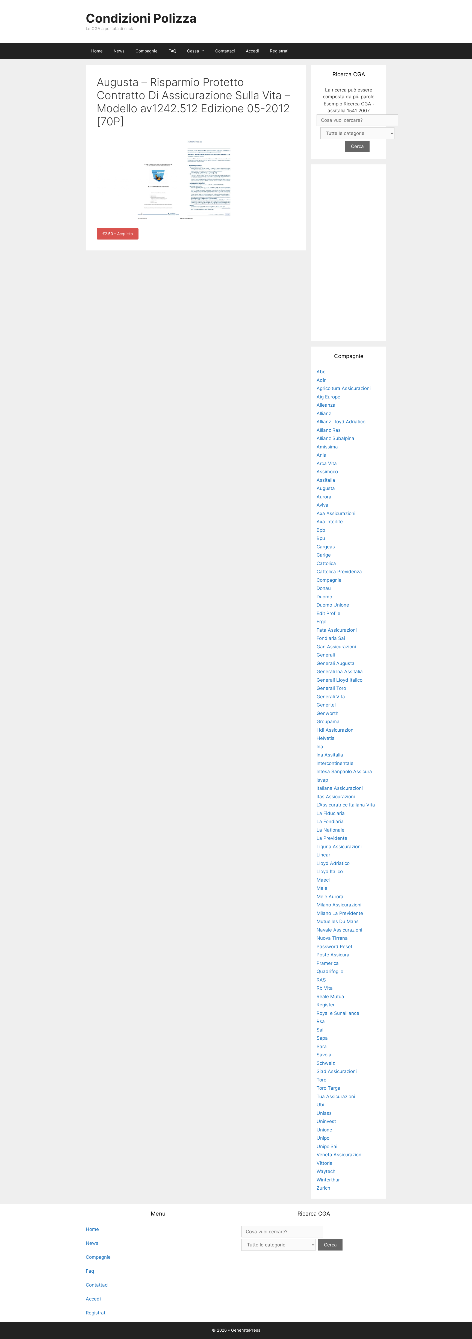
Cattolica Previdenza (339, 571)
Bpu (321, 538)
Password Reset (334, 946)
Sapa (322, 1038)
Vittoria (324, 1163)
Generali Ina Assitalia (340, 671)
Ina (320, 746)
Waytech (326, 1171)
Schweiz (326, 1063)
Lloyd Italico (330, 871)
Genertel (326, 705)
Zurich (323, 1188)
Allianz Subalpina (335, 438)
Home (97, 51)
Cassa (193, 51)
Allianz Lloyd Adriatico (341, 421)
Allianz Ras (329, 430)
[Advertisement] (349, 252)
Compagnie (146, 51)
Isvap (322, 780)
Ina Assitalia (330, 755)
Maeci (323, 880)
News (119, 51)
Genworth (327, 713)
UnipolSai (327, 1146)
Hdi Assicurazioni (336, 730)
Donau (324, 588)
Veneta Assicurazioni (339, 1154)
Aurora (324, 496)
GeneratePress (245, 1330)
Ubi (320, 1104)
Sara (322, 1046)
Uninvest (326, 1121)
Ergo (321, 621)
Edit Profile (328, 613)
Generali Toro (331, 688)
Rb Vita (325, 988)
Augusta (326, 488)
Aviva (322, 505)
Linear (323, 855)
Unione (324, 1130)
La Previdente (332, 838)
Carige (324, 555)
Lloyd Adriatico (333, 863)
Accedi (252, 51)
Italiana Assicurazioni (340, 788)
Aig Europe (328, 397)
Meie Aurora (330, 896)
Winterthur (328, 1180)
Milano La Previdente (340, 913)
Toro (321, 1080)
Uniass (324, 1113)
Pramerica (328, 963)
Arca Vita (327, 463)
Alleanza (326, 405)
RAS (321, 980)
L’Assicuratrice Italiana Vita (346, 805)
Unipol (324, 1138)
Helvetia (326, 738)
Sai (320, 1030)
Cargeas (326, 546)
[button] (204, 51)
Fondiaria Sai (331, 638)
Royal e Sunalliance (338, 1013)
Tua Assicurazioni (336, 1096)
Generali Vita (331, 696)
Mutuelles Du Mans (338, 921)
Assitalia (326, 480)
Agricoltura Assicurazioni (344, 388)
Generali (326, 655)
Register (326, 1004)
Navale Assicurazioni (339, 930)
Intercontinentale (335, 763)
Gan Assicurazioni (336, 646)
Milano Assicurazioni (339, 905)
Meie (322, 888)
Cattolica (326, 563)
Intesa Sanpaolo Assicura (344, 771)
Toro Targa (328, 1088)
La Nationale (330, 830)
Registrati (279, 51)
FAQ (172, 51)
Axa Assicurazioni (336, 513)
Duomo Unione (333, 605)
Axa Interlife (330, 521)
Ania (321, 455)
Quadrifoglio (330, 971)
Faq (90, 1271)
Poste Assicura (333, 954)
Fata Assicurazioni (337, 630)
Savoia (324, 1054)
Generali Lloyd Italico (339, 680)
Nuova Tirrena (332, 938)
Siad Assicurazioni (337, 1071)
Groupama (328, 721)
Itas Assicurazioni (336, 796)
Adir (321, 380)
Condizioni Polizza (141, 18)
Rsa (321, 1021)
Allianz (324, 413)
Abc (321, 371)
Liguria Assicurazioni (339, 846)
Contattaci (225, 51)
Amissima (327, 447)
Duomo (324, 596)
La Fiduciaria (331, 813)
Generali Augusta (336, 663)
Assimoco (327, 471)
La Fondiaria (330, 821)
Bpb (321, 530)
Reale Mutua (330, 996)
